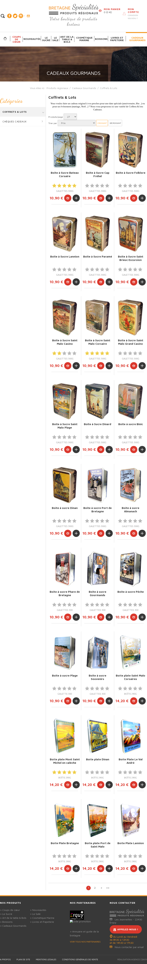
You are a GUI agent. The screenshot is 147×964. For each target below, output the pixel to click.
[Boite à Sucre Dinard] (97, 401)
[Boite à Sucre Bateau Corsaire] (65, 150)
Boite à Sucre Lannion (64, 256)
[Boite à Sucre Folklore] (130, 150)
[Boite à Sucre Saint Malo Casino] (65, 317)
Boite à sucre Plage (65, 675)
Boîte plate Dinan (97, 759)
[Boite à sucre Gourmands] (97, 569)
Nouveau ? (133, 18)
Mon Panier (112, 9)
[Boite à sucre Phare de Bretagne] (65, 569)
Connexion (133, 15)
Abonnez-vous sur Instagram (21, 16)
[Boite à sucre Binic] (130, 401)
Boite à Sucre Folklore (130, 172)
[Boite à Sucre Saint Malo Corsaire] (97, 317)
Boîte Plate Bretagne (65, 843)
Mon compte (133, 10)
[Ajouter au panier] (67, 198)
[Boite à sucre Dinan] (65, 485)
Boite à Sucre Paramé (97, 256)
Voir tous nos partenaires (85, 941)
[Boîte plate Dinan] (97, 736)
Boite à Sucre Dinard (97, 424)
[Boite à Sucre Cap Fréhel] (97, 150)
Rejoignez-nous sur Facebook (9, 16)
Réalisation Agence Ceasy (132, 959)
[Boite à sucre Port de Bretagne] (97, 485)
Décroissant (115, 123)
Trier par (52, 123)
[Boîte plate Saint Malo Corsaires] (130, 652)
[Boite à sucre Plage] (65, 652)
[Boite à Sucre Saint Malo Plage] (65, 401)
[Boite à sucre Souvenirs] (97, 652)
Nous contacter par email (129, 947)
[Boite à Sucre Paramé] (97, 233)
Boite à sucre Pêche (130, 591)
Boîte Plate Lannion (130, 843)
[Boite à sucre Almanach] (130, 485)
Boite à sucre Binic (130, 424)
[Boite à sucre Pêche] (130, 569)
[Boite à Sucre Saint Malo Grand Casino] (130, 317)
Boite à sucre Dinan (65, 507)
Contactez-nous (28, 16)
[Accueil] (5, 38)
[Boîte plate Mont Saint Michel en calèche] (65, 736)
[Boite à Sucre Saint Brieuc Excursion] (130, 233)
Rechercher (2, 16)
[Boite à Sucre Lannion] (65, 233)
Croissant (102, 123)
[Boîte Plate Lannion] (130, 820)
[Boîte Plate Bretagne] (65, 820)
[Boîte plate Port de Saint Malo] (97, 820)
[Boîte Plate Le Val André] (130, 736)
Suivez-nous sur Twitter (15, 16)
